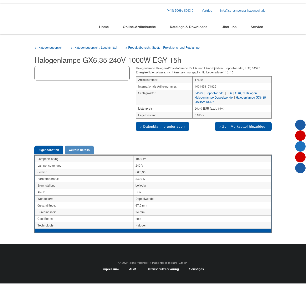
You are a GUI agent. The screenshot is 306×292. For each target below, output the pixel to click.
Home (104, 27)
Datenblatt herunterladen (164, 126)
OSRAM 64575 (204, 102)
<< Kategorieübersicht (48, 47)
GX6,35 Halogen (246, 93)
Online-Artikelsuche (139, 27)
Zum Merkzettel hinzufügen (244, 126)
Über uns (228, 27)
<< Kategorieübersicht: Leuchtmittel (93, 47)
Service (257, 27)
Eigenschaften (49, 150)
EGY (230, 93)
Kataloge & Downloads (188, 27)
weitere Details (79, 150)
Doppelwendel (214, 93)
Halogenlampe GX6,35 (251, 97)
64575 (199, 93)
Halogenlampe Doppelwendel (214, 97)
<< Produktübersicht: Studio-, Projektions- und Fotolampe (162, 47)
